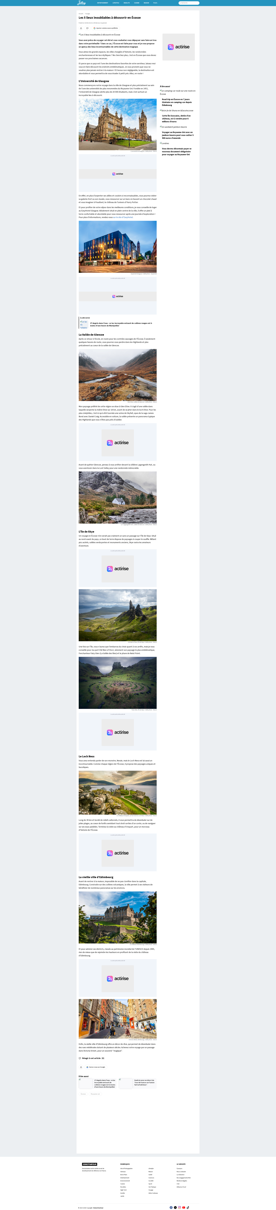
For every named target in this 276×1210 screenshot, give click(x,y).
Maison (146, 3)
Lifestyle (116, 3)
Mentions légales (182, 1181)
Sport (150, 1184)
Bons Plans (123, 1175)
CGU (178, 1184)
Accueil (81, 14)
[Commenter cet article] (87, 28)
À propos (179, 1168)
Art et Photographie (126, 1168)
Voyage (87, 14)
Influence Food (181, 1187)
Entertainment (102, 3)
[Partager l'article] (81, 28)
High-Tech (123, 1190)
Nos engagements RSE (184, 1178)
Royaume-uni (95, 1094)
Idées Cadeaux (153, 1193)
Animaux (123, 1172)
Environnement (125, 1181)
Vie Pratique (152, 1187)
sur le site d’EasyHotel (123, 217)
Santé (150, 1175)
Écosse (83, 1094)
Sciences (151, 1178)
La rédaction (180, 1175)
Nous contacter (181, 1172)
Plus (155, 3)
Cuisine (136, 3)
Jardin (122, 1196)
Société (151, 1181)
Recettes (123, 1187)
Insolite (127, 3)
